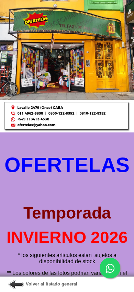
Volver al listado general (50, 284)
